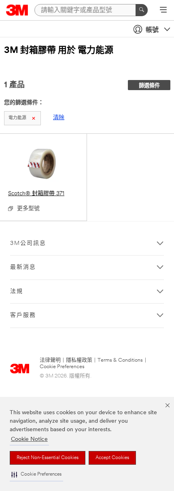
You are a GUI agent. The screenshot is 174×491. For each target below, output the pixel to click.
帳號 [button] (152, 30)
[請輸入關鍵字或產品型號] (142, 10)
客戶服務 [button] (23, 315)
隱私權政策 (79, 360)
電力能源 (17, 118)
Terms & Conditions (120, 360)
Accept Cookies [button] (112, 457)
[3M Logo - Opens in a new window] (17, 10)
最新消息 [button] (23, 267)
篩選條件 (149, 86)
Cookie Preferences (62, 366)
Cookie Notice (29, 439)
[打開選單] (163, 10)
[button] (36, 474)
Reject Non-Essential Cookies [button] (48, 457)
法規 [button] (16, 292)
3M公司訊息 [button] (28, 243)
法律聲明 (50, 360)
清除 (58, 118)
